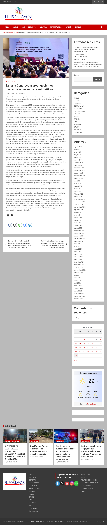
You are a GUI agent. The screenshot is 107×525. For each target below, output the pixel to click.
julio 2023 (77, 244)
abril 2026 (77, 157)
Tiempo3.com (91, 404)
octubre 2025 (78, 173)
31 (76, 355)
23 (100, 347)
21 (92, 347)
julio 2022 (77, 275)
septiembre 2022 (79, 270)
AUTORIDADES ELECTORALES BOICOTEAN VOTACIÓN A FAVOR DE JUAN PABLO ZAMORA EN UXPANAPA (15, 452)
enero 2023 (78, 259)
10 (76, 343)
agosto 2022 (78, 273)
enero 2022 (78, 291)
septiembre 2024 (79, 207)
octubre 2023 (78, 236)
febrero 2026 (78, 163)
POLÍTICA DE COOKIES (89, 480)
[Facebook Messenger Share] (25, 225)
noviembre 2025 (79, 170)
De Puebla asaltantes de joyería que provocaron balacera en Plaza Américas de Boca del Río (91, 451)
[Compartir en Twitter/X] (15, 225)
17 (76, 347)
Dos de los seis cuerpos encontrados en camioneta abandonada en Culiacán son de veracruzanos (65, 452)
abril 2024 (77, 220)
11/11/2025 (10, 93)
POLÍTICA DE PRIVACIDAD (90, 483)
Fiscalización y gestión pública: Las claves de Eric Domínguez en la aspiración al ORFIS (86, 49)
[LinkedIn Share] (30, 225)
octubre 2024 (78, 204)
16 (100, 343)
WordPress (83, 521)
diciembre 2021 (79, 294)
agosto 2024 (78, 210)
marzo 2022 (78, 286)
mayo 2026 (78, 155)
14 (92, 343)
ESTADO (77, 114)
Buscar (76, 75)
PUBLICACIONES (87, 486)
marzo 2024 (78, 223)
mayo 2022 (78, 280)
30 (100, 351)
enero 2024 (78, 228)
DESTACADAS (10, 82)
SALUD (76, 127)
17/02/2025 (34, 457)
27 (88, 351)
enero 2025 (78, 197)
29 (96, 351)
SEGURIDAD (78, 130)
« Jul (75, 360)
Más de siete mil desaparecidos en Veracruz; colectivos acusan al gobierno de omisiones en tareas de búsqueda (88, 64)
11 (80, 343)
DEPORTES (32, 27)
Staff (15, 462)
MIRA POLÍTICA (79, 59)
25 (80, 351)
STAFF (83, 491)
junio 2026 (77, 152)
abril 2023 (77, 252)
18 (80, 347)
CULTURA (43, 27)
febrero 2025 (78, 194)
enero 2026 (78, 165)
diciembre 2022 (79, 262)
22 (96, 347)
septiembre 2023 (79, 239)
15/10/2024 (60, 462)
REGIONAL (77, 124)
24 (76, 351)
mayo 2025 (78, 186)
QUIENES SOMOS (87, 488)
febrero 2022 (78, 288)
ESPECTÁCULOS (56, 27)
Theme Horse (59, 521)
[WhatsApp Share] (20, 225)
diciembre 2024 (79, 199)
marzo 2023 (78, 254)
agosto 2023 (78, 241)
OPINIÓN (69, 27)
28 (92, 351)
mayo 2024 (78, 218)
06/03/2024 (85, 459)
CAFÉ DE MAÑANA (80, 57)
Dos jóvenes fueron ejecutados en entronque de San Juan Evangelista (39, 450)
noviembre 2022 (79, 265)
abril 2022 (77, 283)
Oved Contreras (20, 93)
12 (84, 343)
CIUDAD (15, 27)
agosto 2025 (78, 178)
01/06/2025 (9, 462)
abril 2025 (77, 189)
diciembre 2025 (79, 168)
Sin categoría (78, 132)
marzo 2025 (78, 191)
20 (88, 347)
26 (84, 351)
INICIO (7, 27)
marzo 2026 (78, 160)
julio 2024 (77, 212)
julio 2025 (77, 181)
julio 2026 (77, 149)
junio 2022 (77, 278)
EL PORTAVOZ (20, 521)
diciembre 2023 (79, 231)
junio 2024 (77, 215)
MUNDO (78, 27)
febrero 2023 (78, 257)
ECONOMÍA (78, 109)
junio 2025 (77, 183)
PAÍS (23, 27)
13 (88, 343)
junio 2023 (77, 246)
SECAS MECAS (79, 54)
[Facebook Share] (10, 225)
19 (84, 347)
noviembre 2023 (79, 233)
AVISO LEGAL (85, 474)
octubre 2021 (78, 299)
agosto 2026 (78, 147)
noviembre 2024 (79, 202)
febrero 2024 (78, 225)
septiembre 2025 (79, 176)
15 (96, 343)
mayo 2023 (78, 249)
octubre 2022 (78, 267)
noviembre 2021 (79, 296)
